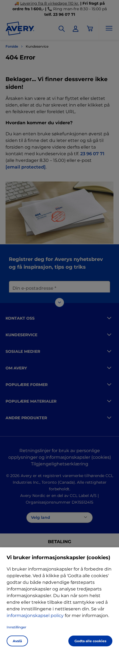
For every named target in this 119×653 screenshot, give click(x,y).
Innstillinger (16, 627)
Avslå (17, 641)
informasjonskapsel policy (35, 615)
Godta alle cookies (90, 641)
